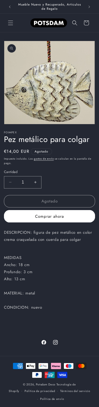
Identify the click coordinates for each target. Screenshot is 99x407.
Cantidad (10, 171)
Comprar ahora (49, 216)
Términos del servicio (75, 391)
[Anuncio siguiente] (89, 7)
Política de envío (52, 399)
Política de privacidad (40, 391)
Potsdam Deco (45, 384)
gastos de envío (44, 159)
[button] (10, 23)
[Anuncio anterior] (10, 7)
